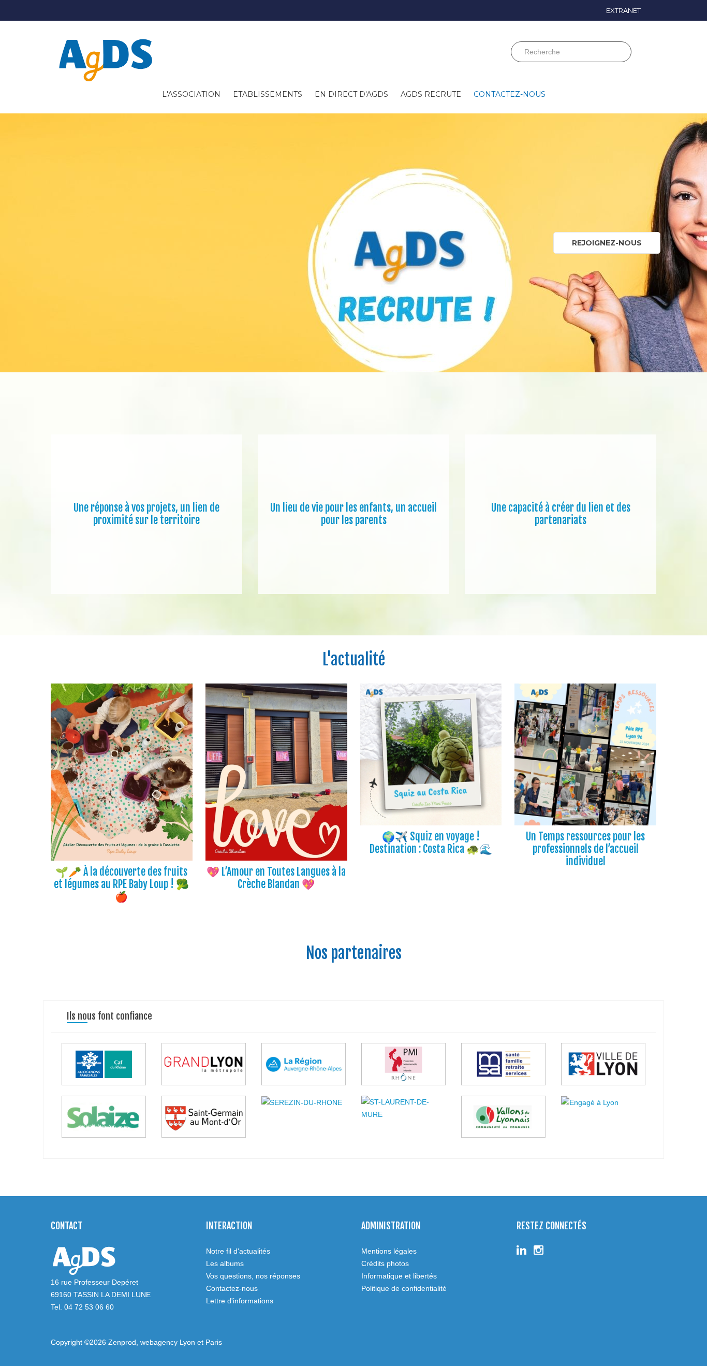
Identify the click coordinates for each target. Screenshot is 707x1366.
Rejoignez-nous (607, 243)
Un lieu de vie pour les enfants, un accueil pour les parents (353, 514)
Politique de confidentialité (404, 1288)
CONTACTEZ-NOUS (510, 94)
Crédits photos (385, 1263)
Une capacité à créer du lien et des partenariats (560, 514)
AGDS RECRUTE (431, 94)
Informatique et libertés (399, 1276)
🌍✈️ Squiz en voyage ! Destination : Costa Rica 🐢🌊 (431, 842)
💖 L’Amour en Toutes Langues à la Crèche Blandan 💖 (276, 878)
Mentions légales (389, 1251)
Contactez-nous (232, 1288)
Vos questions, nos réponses (253, 1276)
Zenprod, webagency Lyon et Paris (165, 1342)
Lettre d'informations (239, 1301)
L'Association (191, 94)
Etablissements (267, 94)
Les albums (225, 1263)
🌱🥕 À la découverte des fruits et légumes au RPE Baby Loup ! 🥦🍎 (121, 884)
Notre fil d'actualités (238, 1251)
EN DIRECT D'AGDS (351, 94)
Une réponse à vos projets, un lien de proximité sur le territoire (146, 514)
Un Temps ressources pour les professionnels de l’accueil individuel (585, 849)
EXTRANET (623, 10)
